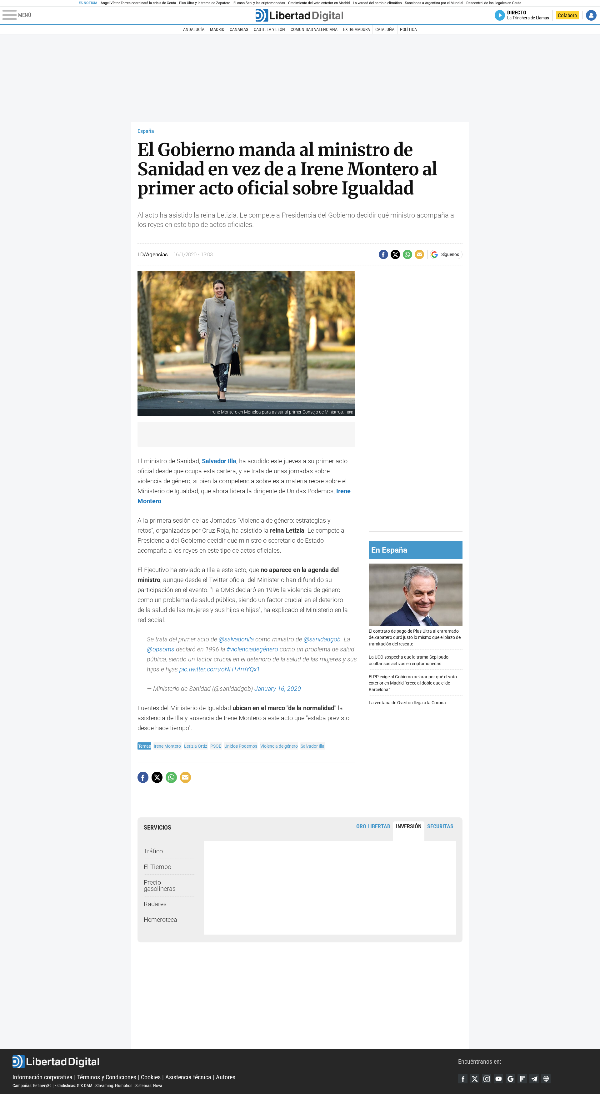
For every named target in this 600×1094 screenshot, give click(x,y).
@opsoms (160, 649)
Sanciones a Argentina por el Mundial (434, 3)
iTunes (546, 1078)
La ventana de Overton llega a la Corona (407, 702)
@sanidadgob (322, 639)
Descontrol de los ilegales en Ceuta (493, 3)
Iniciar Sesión (591, 15)
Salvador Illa (312, 746)
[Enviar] (407, 254)
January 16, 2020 (277, 688)
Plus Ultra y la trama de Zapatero (204, 3)
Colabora (567, 15)
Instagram (486, 1078)
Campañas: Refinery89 (32, 1085)
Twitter (474, 1078)
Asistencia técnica (188, 1077)
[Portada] (299, 15)
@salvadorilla (236, 639)
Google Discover (510, 1078)
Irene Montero (167, 746)
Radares (155, 904)
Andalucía (193, 29)
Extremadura (356, 29)
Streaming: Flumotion (113, 1085)
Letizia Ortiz (195, 746)
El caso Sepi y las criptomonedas (259, 3)
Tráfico (153, 851)
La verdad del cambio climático (377, 3)
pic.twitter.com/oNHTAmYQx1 (219, 669)
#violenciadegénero (252, 649)
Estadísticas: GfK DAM (73, 1085)
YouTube (498, 1078)
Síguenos (450, 254)
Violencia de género (279, 746)
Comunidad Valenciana (314, 29)
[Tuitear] (395, 254)
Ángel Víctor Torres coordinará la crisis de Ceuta (138, 3)
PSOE (215, 746)
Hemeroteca (160, 919)
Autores (225, 1077)
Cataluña (384, 29)
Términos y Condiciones (106, 1077)
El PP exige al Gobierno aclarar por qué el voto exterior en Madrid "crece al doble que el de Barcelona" (413, 683)
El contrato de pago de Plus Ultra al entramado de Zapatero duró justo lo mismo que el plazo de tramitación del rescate (415, 637)
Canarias (239, 29)
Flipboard (522, 1078)
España (146, 131)
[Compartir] (383, 254)
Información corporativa (42, 1077)
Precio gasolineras (160, 885)
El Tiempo (157, 867)
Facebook (463, 1078)
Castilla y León (269, 29)
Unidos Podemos (240, 746)
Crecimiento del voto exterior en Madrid (319, 3)
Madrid (217, 29)
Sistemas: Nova (148, 1085)
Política (408, 29)
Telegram (534, 1078)
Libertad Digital (235, 1061)
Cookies (151, 1077)
